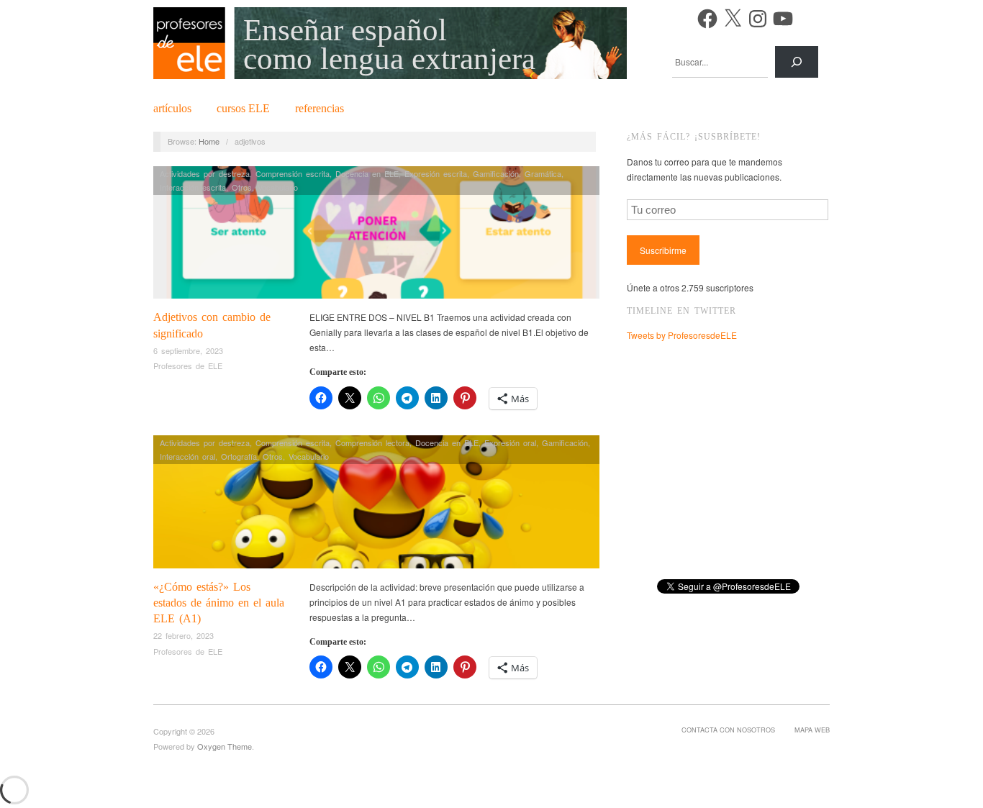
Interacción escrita (193, 187)
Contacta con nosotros (728, 730)
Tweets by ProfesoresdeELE (682, 335)
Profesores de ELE (187, 365)
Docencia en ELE (367, 173)
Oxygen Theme (224, 746)
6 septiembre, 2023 (188, 350)
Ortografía (239, 456)
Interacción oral (187, 456)
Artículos (172, 108)
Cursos (243, 108)
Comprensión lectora (372, 442)
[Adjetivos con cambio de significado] (376, 236)
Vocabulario (278, 187)
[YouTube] (782, 18)
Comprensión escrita (292, 173)
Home (209, 141)
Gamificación (496, 173)
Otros (242, 187)
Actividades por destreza (205, 173)
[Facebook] (707, 18)
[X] (732, 18)
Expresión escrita (435, 173)
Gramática (543, 173)
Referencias (319, 108)
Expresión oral (510, 442)
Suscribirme (663, 250)
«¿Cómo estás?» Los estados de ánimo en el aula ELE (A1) (218, 603)
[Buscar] (796, 62)
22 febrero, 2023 (183, 635)
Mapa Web (812, 730)
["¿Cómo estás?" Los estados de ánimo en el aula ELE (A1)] (376, 505)
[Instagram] (757, 18)
